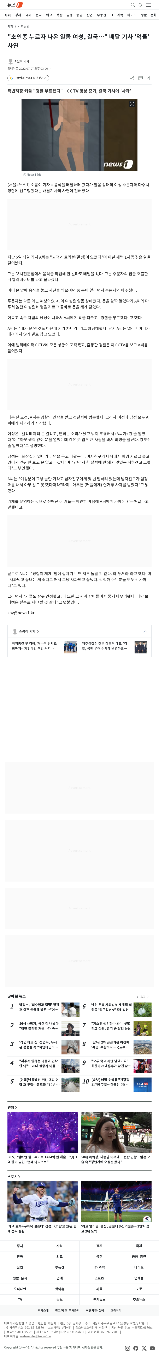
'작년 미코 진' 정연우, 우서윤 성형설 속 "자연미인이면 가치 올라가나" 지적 (38, 1047)
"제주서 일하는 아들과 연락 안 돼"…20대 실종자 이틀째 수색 (39, 1066)
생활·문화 (20, 1278)
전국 (20, 1257)
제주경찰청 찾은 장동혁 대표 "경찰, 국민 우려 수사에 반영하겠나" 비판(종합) (105, 646)
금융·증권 (139, 1257)
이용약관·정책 (95, 1310)
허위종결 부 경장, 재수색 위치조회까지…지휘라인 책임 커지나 (34, 646)
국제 (139, 1246)
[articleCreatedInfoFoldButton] (49, 69)
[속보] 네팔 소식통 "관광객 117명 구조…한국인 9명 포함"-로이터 (110, 1085)
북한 (99, 1257)
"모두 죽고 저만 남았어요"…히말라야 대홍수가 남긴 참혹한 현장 (111, 1066)
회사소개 (43, 1310)
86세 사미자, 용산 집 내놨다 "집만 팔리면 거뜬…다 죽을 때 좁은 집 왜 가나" (39, 1028)
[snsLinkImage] (127, 1348)
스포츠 (12, 1177)
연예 (10, 1107)
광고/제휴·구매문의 (67, 1310)
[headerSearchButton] (133, 4)
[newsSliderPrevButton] (137, 996)
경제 (99, 1246)
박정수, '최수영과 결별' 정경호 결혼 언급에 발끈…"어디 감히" (39, 1010)
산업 (20, 1267)
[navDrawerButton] (148, 4)
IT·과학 (99, 1267)
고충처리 (116, 1310)
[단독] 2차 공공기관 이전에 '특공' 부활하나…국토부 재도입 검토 (110, 1047)
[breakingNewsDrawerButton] (140, 4)
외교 (60, 1257)
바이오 (139, 1267)
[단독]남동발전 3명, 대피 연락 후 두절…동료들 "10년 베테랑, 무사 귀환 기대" (39, 1085)
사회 (10, 26)
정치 (20, 1246)
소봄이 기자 (21, 61)
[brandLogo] (15, 4)
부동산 (59, 1267)
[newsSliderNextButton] (148, 996)
